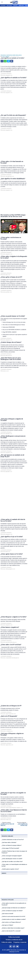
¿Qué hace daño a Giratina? (9, 842)
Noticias (9, 5)
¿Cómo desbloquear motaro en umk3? (12, 858)
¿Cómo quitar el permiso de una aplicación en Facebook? (14, 904)
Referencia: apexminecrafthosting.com (9, 642)
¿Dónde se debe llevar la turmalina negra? (13, 928)
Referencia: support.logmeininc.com (8, 713)
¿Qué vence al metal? (7, 913)
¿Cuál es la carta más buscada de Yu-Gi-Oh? (13, 916)
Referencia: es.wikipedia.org (6, 731)
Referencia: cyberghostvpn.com (7, 176)
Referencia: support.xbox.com (7, 744)
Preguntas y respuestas (19, 942)
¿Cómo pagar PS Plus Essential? (10, 848)
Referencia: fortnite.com (6, 819)
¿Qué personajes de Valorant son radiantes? (14, 907)
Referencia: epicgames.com (6, 75)
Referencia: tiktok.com (5, 551)
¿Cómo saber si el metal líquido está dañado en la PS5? (14, 865)
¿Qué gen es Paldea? (7, 925)
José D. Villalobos (5, 56)
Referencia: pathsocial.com (6, 355)
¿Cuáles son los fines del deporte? (7, 824)
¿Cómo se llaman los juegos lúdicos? (12, 845)
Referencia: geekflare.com (6, 292)
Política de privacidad (14, 937)
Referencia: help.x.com (5, 274)
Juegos (15, 5)
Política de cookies (7, 942)
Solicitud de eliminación (6, 73)
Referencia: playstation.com (6, 433)
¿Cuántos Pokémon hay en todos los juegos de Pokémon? (14, 852)
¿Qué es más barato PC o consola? (11, 931)
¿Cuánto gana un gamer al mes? (10, 869)
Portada (3, 5)
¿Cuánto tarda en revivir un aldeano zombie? (14, 919)
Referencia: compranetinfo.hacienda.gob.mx (10, 657)
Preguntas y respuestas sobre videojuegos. (11, 55)
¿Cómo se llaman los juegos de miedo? (12, 910)
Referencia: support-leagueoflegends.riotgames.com (12, 807)
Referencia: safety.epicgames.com (8, 568)
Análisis (21, 5)
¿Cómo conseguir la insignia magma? (12, 855)
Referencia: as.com (5, 370)
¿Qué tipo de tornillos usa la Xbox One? (12, 861)
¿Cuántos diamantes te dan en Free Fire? (13, 839)
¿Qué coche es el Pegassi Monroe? (11, 922)
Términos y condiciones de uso (14, 939)
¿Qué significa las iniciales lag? (22, 824)
